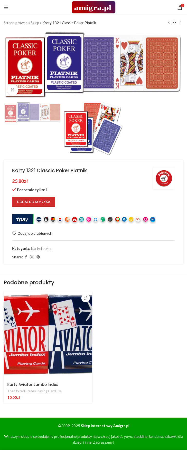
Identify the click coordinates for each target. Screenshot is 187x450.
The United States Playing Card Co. (34, 391)
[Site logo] (93, 7)
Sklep (35, 22)
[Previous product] (169, 23)
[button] (85, 298)
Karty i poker (41, 248)
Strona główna (16, 22)
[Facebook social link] (26, 257)
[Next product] (180, 23)
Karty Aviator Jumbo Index (32, 384)
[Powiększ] (12, 90)
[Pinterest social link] (38, 257)
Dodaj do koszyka (33, 202)
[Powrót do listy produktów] (175, 23)
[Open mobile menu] (6, 7)
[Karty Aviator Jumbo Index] (48, 335)
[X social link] (32, 257)
